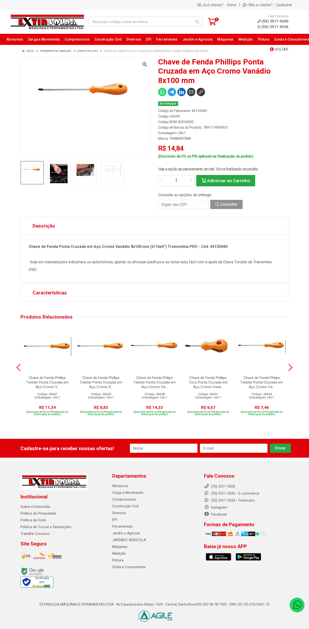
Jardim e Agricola (126, 533)
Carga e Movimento (127, 492)
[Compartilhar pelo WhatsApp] (162, 92)
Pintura (117, 560)
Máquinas (119, 547)
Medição (119, 553)
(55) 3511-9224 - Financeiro (232, 500)
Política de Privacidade (38, 513)
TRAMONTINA (180, 138)
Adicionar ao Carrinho (228, 180)
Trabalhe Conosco (35, 533)
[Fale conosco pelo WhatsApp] (297, 605)
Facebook (218, 514)
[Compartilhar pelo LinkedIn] (181, 92)
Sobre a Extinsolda (35, 506)
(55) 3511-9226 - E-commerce (234, 493)
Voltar (281, 49)
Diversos (119, 513)
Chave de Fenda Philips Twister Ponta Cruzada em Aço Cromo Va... (154, 382)
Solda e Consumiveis (129, 567)
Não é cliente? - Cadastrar (270, 5)
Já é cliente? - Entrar (219, 5)
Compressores (124, 499)
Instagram (218, 507)
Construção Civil (125, 506)
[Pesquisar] (197, 22)
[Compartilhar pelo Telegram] (172, 92)
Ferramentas (122, 526)
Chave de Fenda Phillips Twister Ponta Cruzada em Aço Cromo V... (47, 382)
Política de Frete (33, 520)
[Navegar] (18, 367)
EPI (114, 519)
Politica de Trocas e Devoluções (46, 527)
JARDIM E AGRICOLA (129, 540)
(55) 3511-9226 (274, 27)
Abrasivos (120, 486)
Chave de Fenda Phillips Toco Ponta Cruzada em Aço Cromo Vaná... (208, 382)
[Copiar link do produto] (201, 92)
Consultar (228, 204)
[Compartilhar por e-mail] (191, 92)
